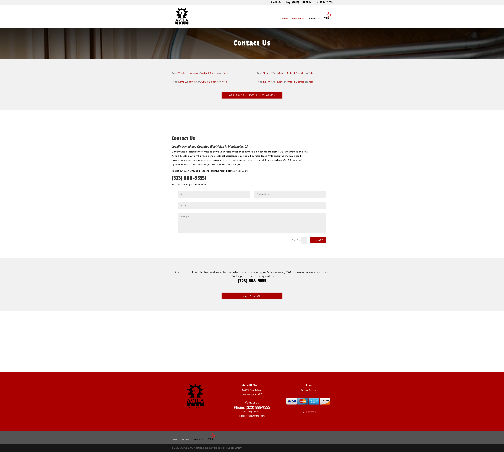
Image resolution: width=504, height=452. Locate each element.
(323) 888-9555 (258, 407)
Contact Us (314, 19)
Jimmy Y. (268, 73)
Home (285, 19)
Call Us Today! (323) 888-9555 (291, 2)
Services (296, 19)
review (194, 73)
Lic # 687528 (324, 2)
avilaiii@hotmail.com (255, 415)
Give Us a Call (252, 296)
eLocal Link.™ (234, 447)
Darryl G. (268, 81)
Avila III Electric (210, 73)
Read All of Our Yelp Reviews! (252, 95)
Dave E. (182, 81)
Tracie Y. (183, 73)
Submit (318, 240)
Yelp (225, 73)
